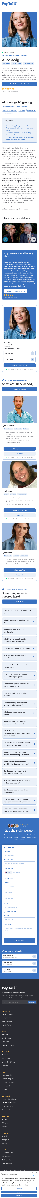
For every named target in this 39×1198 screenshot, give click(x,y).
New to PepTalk (7, 1025)
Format (6, 882)
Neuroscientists (7, 1021)
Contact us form (7, 1110)
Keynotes (5, 1055)
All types (5, 1126)
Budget (6, 916)
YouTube (5, 1143)
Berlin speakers (7, 1160)
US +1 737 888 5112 (8, 1106)
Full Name (7, 851)
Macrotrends (6, 1034)
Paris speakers (7, 1163)
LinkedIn (4, 1136)
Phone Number (9, 868)
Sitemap (5, 1089)
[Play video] (33, 239)
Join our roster (6, 1086)
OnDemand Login (8, 1082)
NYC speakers (6, 1156)
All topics (5, 1123)
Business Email (9, 860)
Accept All (19, 1192)
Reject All (19, 1195)
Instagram (5, 1140)
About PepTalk (6, 1075)
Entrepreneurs (6, 1018)
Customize (19, 1188)
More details (8, 924)
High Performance (8, 1045)
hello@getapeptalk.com (10, 1099)
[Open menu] (35, 3)
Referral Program (8, 1079)
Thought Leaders (7, 1014)
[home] (9, 4)
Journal (4, 1119)
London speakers (7, 1153)
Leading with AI (7, 1038)
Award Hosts (6, 1058)
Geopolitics (5, 1042)
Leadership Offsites (8, 1062)
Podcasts (5, 1066)
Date (6, 904)
